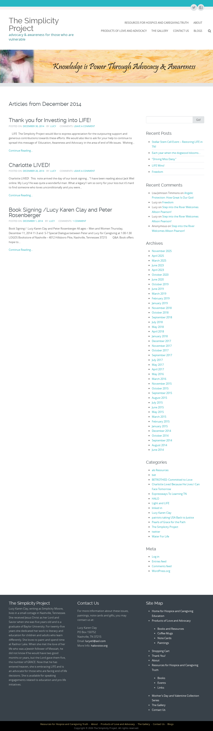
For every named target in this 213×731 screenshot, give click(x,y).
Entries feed (159, 561)
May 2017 (158, 365)
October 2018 (160, 312)
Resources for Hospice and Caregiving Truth (157, 23)
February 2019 (161, 298)
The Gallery (159, 31)
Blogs (198, 31)
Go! (198, 120)
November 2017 (162, 346)
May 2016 (158, 374)
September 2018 (162, 317)
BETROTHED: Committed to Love (172, 480)
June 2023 (158, 265)
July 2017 (157, 360)
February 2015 (161, 421)
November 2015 (162, 383)
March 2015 (159, 417)
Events (161, 683)
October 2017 (160, 350)
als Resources (160, 470)
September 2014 (162, 440)
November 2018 (162, 308)
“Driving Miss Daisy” (164, 159)
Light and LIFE (160, 503)
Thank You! (158, 656)
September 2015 (162, 393)
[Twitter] (193, 7)
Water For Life (160, 536)
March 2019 (159, 293)
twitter (156, 531)
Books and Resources (170, 629)
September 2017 (162, 355)
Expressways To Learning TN (169, 494)
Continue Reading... (21, 150)
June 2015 (158, 407)
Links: (161, 687)
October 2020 (160, 275)
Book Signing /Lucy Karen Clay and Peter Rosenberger (60, 212)
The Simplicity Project (34, 24)
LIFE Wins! (158, 165)
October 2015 (160, 388)
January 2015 (160, 426)
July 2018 (157, 322)
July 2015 (157, 402)
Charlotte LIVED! (29, 165)
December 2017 (161, 341)
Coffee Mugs (165, 633)
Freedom (157, 172)
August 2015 (159, 398)
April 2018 (158, 331)
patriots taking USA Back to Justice (173, 517)
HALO (155, 498)
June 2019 (158, 289)
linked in (157, 508)
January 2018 (160, 336)
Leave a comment (84, 126)
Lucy (53, 126)
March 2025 (159, 260)
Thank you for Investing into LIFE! (50, 120)
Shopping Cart (161, 651)
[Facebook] (200, 7)
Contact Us (181, 31)
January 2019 (160, 303)
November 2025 (162, 251)
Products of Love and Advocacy (124, 31)
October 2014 (160, 435)
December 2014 (161, 431)
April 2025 (158, 256)
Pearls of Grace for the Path (169, 522)
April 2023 (158, 270)
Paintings (163, 643)
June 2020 (158, 279)
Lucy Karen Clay (161, 513)
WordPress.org (161, 571)
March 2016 (159, 379)
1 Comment (79, 220)
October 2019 (160, 284)
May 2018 (158, 327)
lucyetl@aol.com (95, 641)
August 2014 (159, 445)
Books (161, 678)
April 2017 (158, 369)
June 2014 (158, 450)
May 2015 (158, 412)
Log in (155, 556)
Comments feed (162, 566)
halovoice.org (99, 645)
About (197, 23)
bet (154, 475)
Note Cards (164, 638)
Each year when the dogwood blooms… (176, 153)
